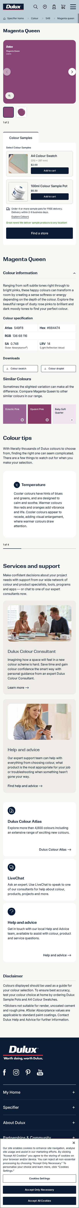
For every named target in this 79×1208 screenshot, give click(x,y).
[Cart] (64, 7)
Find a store (39, 233)
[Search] (36, 7)
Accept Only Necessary (39, 1189)
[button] (20, 368)
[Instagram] (16, 1072)
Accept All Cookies (39, 1200)
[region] (39, 1173)
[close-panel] (73, 6)
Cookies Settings (39, 1178)
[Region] (45, 7)
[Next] (72, 72)
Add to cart (50, 170)
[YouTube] (40, 1072)
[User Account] (54, 7)
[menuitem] (11, 1092)
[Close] (74, 1143)
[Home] (5, 18)
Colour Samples (20, 138)
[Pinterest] (28, 1072)
